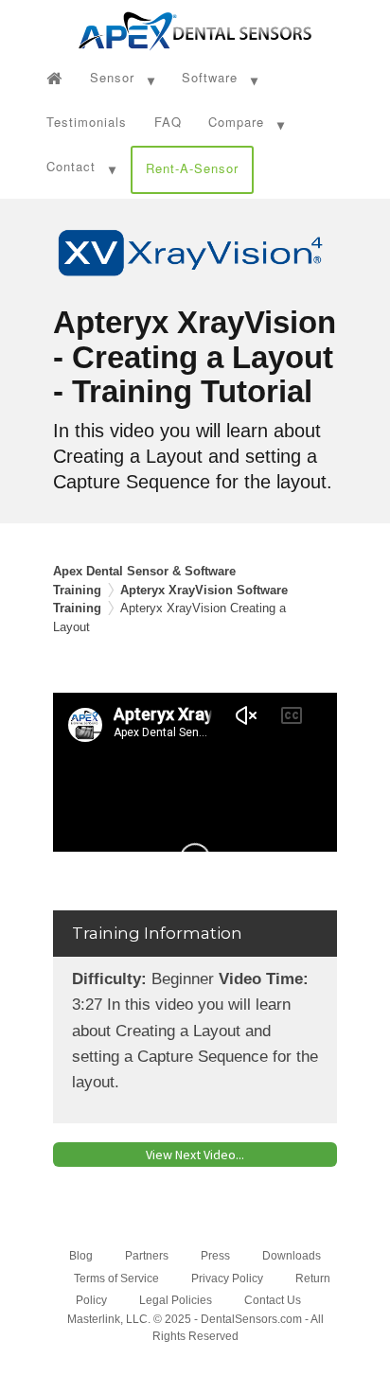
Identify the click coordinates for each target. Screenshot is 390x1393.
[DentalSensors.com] (195, 28)
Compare (236, 122)
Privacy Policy (227, 1278)
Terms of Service (116, 1278)
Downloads (291, 1255)
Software (210, 77)
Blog (81, 1255)
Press (215, 1255)
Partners (146, 1255)
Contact (71, 166)
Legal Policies (175, 1300)
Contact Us (272, 1300)
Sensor (112, 77)
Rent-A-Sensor (192, 168)
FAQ (168, 122)
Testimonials (86, 122)
